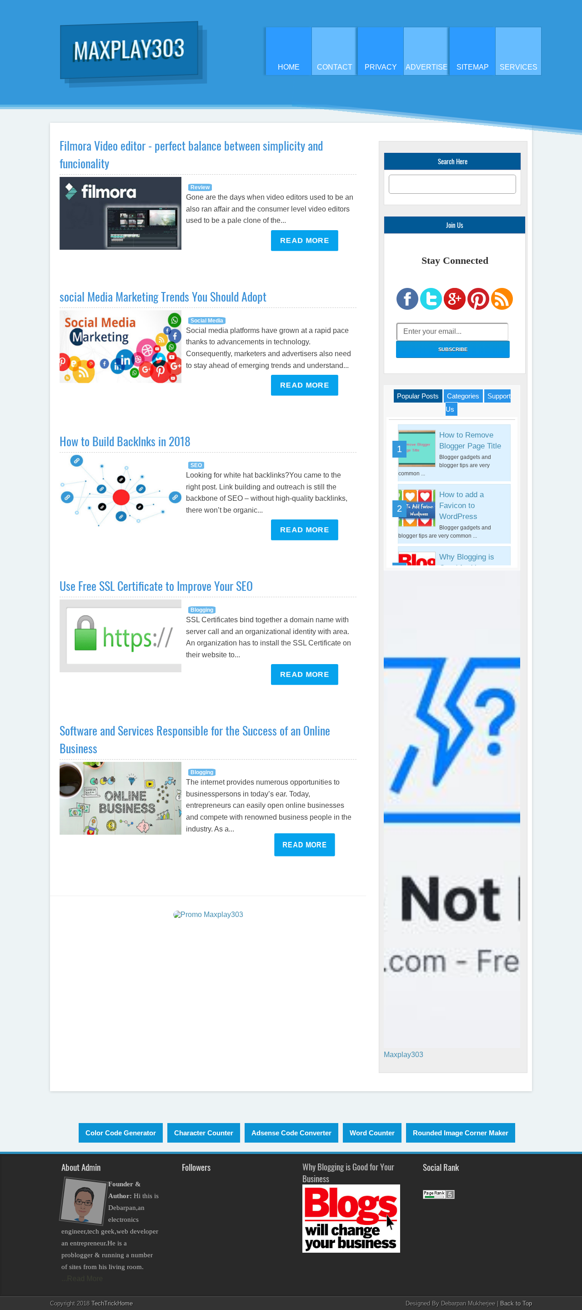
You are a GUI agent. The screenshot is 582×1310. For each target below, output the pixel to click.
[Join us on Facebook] (407, 307)
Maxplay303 (403, 1054)
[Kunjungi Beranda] (208, 914)
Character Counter (203, 1133)
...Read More (82, 1278)
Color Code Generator (120, 1133)
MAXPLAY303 (129, 48)
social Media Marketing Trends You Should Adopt (163, 296)
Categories (463, 396)
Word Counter (372, 1133)
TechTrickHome (112, 1303)
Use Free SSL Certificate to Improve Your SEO (156, 586)
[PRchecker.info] (439, 1196)
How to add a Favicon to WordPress (461, 505)
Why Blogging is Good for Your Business (348, 1172)
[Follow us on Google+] (455, 307)
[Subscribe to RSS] (502, 307)
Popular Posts (418, 396)
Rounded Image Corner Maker (460, 1133)
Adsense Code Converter (291, 1133)
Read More (304, 240)
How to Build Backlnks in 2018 (125, 441)
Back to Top (516, 1303)
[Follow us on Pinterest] (478, 307)
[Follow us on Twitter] (431, 307)
